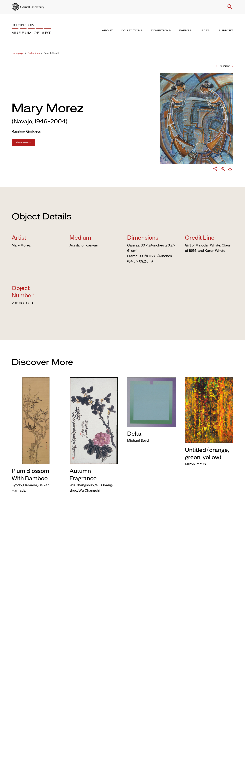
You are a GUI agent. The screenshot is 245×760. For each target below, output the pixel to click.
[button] (230, 7)
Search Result (51, 53)
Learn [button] (205, 30)
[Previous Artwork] (216, 66)
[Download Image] (230, 169)
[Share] (215, 169)
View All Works (23, 142)
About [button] (107, 30)
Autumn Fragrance (83, 474)
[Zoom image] (223, 169)
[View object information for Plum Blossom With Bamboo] (36, 420)
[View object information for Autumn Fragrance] (94, 420)
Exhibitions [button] (161, 30)
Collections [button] (132, 30)
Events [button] (185, 30)
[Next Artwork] (233, 66)
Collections (34, 53)
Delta (134, 433)
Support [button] (225, 30)
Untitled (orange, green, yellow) (207, 453)
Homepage (18, 53)
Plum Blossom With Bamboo (30, 474)
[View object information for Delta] (151, 401)
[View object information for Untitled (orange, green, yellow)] (209, 409)
